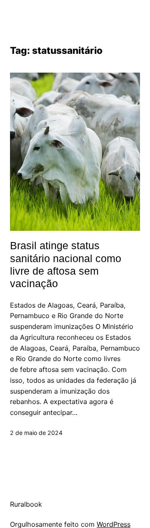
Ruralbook (26, 504)
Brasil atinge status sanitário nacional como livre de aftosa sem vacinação (65, 264)
